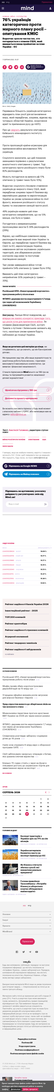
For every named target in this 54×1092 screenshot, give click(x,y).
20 (27, 810)
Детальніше (15, 1089)
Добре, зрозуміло (30, 1089)
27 (27, 814)
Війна (12, 16)
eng (7, 2)
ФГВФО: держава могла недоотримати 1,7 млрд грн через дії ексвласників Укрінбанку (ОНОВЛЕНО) (26, 302)
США (44, 439)
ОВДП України (8, 543)
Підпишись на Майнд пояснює (24, 474)
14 (34, 806)
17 (6, 810)
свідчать (15, 130)
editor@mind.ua (18, 414)
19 (20, 810)
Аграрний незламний (16, 637)
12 (20, 806)
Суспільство (21, 16)
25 (13, 814)
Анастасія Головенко (18, 430)
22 (41, 810)
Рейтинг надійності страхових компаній (26, 630)
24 (6, 814)
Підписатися (47, 2)
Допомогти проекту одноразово (21, 398)
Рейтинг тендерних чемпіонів (21, 643)
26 (20, 814)
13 (27, 806)
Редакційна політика (27, 1039)
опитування (33, 439)
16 (48, 806)
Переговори (8, 446)
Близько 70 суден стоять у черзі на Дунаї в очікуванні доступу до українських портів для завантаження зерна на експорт (26, 765)
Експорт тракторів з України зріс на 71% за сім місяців (34, 838)
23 (48, 810)
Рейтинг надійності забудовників (23, 649)
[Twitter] (23, 952)
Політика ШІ (27, 1043)
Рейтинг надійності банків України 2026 (27, 604)
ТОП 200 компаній (15, 617)
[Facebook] (17, 952)
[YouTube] (36, 952)
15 (41, 806)
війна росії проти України (14, 439)
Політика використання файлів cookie (27, 1054)
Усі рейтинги (9, 654)
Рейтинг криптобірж (16, 624)
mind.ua (43, 987)
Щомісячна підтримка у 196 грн (21, 390)
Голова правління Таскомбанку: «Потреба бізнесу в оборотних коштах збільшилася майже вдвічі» (33, 886)
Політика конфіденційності (27, 1050)
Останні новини (10, 671)
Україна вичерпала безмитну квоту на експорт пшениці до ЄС (32, 853)
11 (13, 806)
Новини (6, 16)
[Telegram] (30, 952)
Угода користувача (27, 1046)
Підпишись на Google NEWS (23, 466)
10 (6, 806)
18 (13, 810)
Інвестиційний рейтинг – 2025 (21, 611)
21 (34, 810)
